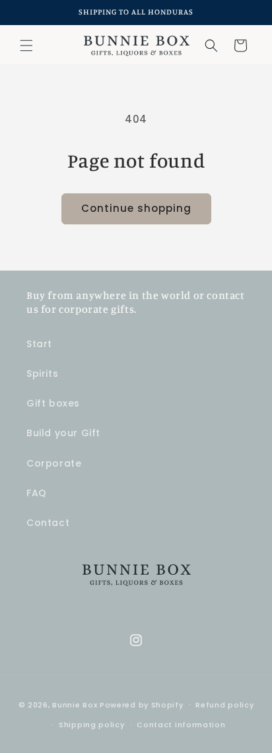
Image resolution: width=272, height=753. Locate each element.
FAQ (36, 493)
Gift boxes (53, 403)
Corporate (53, 463)
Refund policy (224, 705)
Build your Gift (63, 433)
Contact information (181, 724)
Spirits (42, 373)
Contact (47, 522)
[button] (26, 45)
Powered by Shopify (142, 704)
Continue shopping (136, 208)
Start (39, 343)
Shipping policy (92, 724)
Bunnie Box (74, 704)
